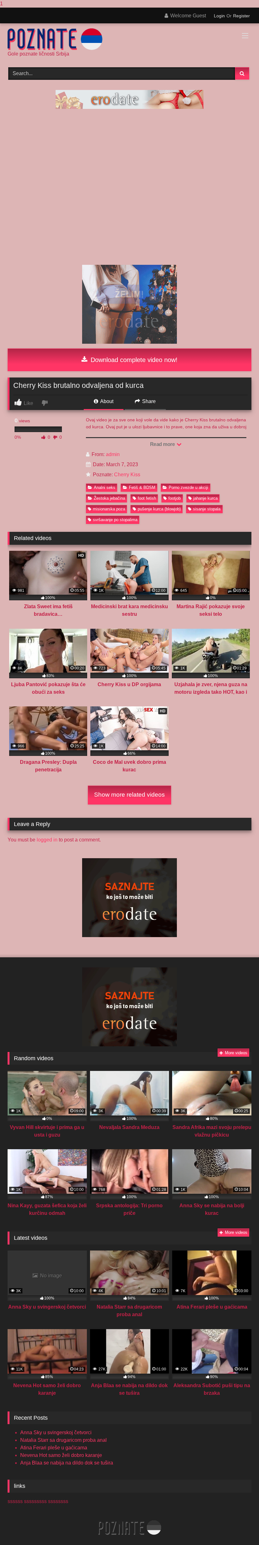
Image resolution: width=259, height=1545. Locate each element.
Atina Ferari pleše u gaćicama (53, 1447)
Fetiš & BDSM (142, 487)
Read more (163, 444)
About (106, 401)
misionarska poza (109, 509)
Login (219, 15)
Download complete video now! (133, 359)
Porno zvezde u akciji (188, 487)
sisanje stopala (206, 509)
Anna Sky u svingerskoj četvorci (56, 1432)
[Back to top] (239, 1527)
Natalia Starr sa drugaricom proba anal (63, 1440)
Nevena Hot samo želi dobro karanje (61, 1455)
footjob (174, 498)
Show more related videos (129, 794)
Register (241, 15)
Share (148, 401)
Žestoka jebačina (109, 498)
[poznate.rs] (129, 39)
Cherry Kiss (127, 474)
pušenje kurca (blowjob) (159, 509)
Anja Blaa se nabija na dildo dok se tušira (66, 1462)
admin (113, 454)
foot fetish (147, 498)
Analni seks (104, 487)
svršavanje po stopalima (115, 519)
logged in (47, 839)
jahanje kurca (205, 498)
